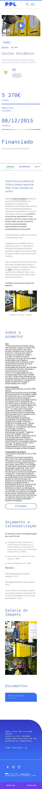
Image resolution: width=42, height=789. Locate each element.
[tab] (10, 167)
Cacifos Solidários (19, 199)
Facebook (21, 506)
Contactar (10, 785)
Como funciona (14, 748)
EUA (9, 270)
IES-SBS (6, 42)
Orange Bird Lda (25, 774)
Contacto (17, 75)
